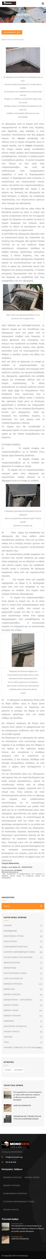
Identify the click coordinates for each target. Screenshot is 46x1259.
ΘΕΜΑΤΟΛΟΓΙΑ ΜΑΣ (12, 962)
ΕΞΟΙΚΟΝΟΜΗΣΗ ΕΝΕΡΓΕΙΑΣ (16, 946)
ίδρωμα (8, 1070)
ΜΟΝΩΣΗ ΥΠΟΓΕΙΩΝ (12, 1015)
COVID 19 (7, 925)
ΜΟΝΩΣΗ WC (9, 989)
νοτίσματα (19, 1070)
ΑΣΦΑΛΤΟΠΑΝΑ (10, 941)
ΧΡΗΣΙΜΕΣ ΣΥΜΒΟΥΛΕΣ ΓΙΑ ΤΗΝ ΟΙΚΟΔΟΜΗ (22, 1047)
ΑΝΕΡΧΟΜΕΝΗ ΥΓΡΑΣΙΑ (14, 936)
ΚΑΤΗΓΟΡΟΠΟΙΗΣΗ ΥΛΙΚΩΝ (15, 973)
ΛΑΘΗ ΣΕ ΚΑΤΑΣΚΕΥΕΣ (13, 978)
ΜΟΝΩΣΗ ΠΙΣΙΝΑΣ (11, 1005)
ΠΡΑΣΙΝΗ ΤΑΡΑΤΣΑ (11, 1031)
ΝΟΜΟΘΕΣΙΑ (9, 1021)
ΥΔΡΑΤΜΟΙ (8, 1037)
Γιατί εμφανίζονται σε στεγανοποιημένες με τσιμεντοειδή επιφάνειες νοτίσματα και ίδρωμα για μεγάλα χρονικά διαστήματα (27, 1096)
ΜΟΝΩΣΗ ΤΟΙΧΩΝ (11, 1010)
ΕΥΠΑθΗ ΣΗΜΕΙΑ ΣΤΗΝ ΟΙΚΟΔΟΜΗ (18, 957)
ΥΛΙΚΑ (6, 1042)
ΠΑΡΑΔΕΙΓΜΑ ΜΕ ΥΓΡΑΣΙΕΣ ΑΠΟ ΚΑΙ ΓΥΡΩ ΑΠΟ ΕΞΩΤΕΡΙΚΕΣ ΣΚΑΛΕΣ (27, 1117)
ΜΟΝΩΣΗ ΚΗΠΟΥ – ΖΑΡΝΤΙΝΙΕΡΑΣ (18, 1000)
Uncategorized (10, 931)
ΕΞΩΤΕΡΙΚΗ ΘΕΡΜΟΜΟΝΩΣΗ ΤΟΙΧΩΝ (19, 952)
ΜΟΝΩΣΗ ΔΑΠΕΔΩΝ (12, 994)
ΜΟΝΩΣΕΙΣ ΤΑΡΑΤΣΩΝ (13, 984)
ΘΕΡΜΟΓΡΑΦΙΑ (10, 968)
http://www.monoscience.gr (10, 872)
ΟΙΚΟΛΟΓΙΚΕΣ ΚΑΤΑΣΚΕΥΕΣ (15, 1026)
